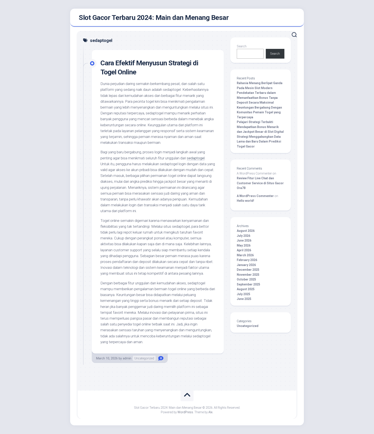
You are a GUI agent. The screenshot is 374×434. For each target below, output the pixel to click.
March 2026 (245, 255)
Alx (210, 412)
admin (127, 358)
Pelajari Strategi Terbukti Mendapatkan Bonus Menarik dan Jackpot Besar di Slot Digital (260, 126)
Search (242, 46)
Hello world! (245, 200)
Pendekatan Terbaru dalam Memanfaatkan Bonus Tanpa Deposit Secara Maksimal (257, 97)
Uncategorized (144, 358)
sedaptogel (196, 158)
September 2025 (248, 284)
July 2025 (243, 294)
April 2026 (244, 250)
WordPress (185, 412)
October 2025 (246, 279)
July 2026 (243, 235)
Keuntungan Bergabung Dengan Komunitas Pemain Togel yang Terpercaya (259, 112)
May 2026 (243, 245)
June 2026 (244, 240)
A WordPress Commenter (255, 196)
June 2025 (244, 299)
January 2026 (246, 265)
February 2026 (247, 260)
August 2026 (246, 230)
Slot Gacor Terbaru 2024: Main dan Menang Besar (154, 17)
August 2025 (246, 289)
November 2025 (248, 274)
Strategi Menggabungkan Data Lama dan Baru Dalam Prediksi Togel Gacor (259, 141)
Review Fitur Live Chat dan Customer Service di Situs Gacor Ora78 (260, 183)
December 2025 (248, 269)
